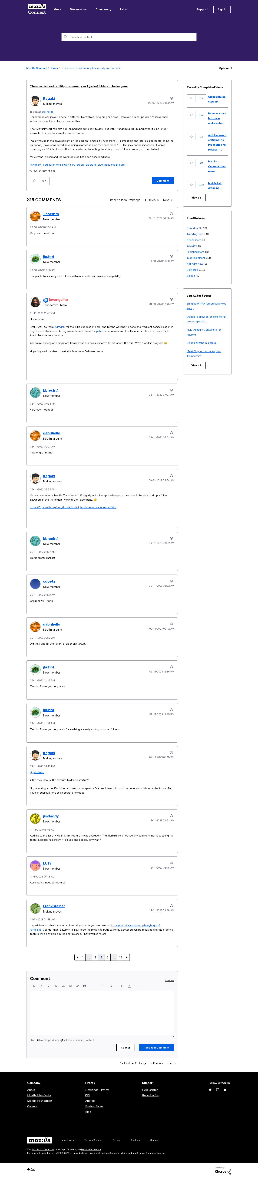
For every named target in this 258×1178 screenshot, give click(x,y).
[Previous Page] (77, 957)
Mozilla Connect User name (217, 166)
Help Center (150, 1090)
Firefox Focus (94, 1106)
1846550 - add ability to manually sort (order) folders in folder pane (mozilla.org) (78, 164)
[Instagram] (217, 1089)
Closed (191, 275)
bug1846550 (40, 170)
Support (202, 9)
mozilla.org (68, 1140)
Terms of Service (93, 1140)
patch (99, 331)
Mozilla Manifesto (39, 1095)
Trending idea (195, 234)
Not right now (195, 263)
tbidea (51, 170)
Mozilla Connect (37, 9)
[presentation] (33, 986)
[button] (34, 181)
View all (196, 197)
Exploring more (195, 251)
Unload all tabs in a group (202, 342)
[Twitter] (210, 1089)
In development (196, 257)
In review (192, 245)
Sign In (222, 9)
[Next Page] (127, 957)
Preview (169, 980)
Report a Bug (151, 1095)
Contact (154, 1140)
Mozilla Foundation (39, 1100)
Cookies (135, 1140)
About (31, 1090)
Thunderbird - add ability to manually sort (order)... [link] (92, 68)
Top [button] (33, 1169)
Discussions (78, 9)
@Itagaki (60, 326)
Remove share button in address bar (217, 118)
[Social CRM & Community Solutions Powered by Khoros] (223, 1170)
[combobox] (129, 37)
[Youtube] (225, 1089)
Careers (32, 1106)
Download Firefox (97, 1090)
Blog (88, 1112)
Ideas (57, 9)
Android (90, 1100)
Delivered (48, 111)
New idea (192, 228)
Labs (123, 9)
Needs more (194, 239)
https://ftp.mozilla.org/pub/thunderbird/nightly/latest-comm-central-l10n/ (73, 507)
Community (103, 9)
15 (120, 957)
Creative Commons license (150, 1153)
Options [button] (224, 68)
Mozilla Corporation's (43, 1149)
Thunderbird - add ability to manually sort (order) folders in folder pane (79, 86)
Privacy (116, 1140)
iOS (87, 1095)
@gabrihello (37, 772)
